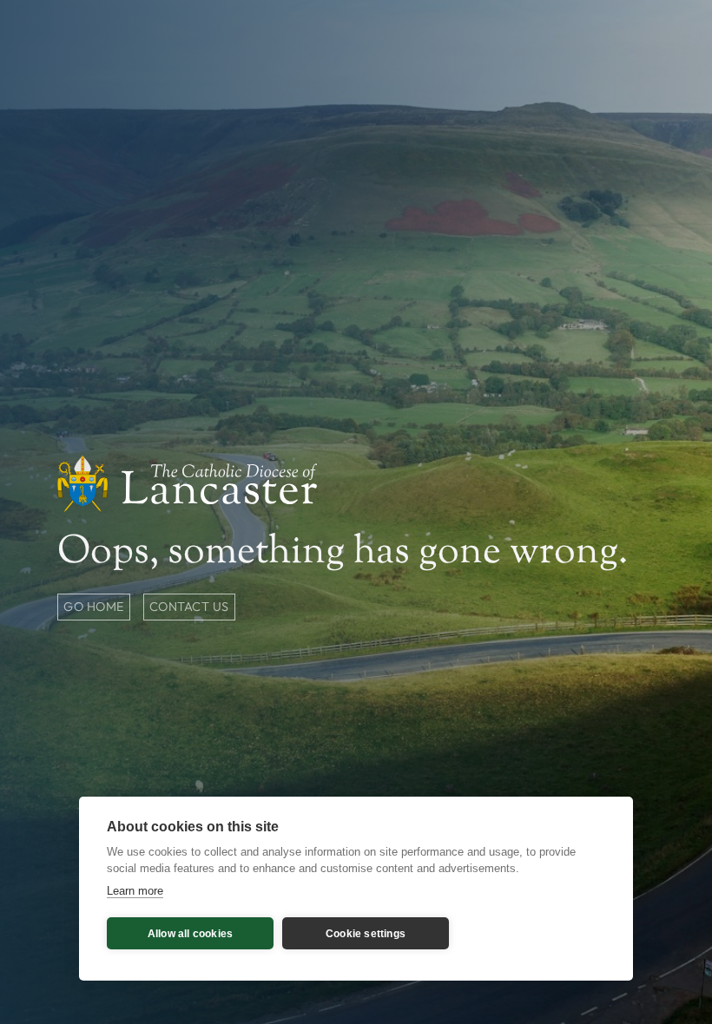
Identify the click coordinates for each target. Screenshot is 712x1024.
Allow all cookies (190, 934)
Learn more (135, 890)
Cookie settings (365, 934)
